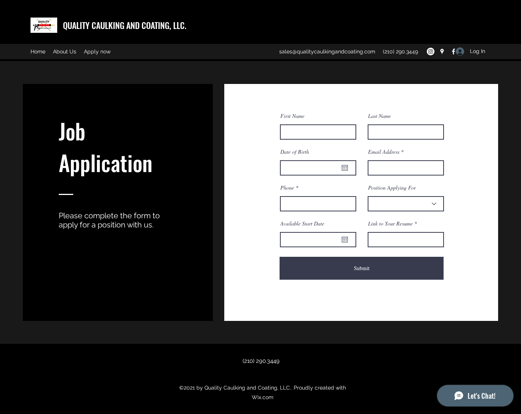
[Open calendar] (345, 168)
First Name (292, 116)
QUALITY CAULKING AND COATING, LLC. (125, 25)
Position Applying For (392, 187)
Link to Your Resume (390, 223)
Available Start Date (302, 223)
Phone (287, 187)
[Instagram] (430, 51)
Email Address (383, 152)
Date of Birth (294, 152)
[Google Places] (442, 51)
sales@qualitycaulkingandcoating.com (327, 51)
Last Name (379, 116)
